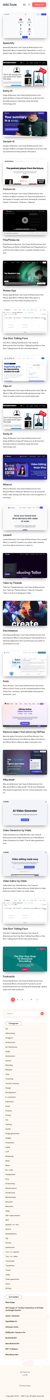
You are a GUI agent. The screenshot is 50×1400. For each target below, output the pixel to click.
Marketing (9, 1156)
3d (6, 1029)
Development (10, 1092)
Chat (7, 1074)
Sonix (6, 681)
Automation (10, 1056)
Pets (7, 1179)
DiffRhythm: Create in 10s (15, 1332)
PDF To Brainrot (11, 1349)
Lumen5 (7, 535)
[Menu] (24, 4)
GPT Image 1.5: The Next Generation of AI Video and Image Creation (24, 1309)
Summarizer (10, 1247)
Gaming (8, 1124)
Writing (8, 1288)
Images (8, 1138)
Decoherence (10, 630)
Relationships (10, 1197)
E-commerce (10, 1097)
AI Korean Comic (11, 1327)
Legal (7, 1147)
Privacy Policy (25, 1386)
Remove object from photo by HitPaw (24, 731)
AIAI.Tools (10, 4)
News (7, 1165)
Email (7, 1106)
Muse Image (10, 1302)
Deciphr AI (8, 141)
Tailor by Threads (12, 582)
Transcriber (10, 1261)
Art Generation (11, 1047)
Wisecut (7, 484)
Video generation (12, 1279)
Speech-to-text (12, 1224)
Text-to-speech (12, 1252)
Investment (9, 1143)
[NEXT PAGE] (37, 1000)
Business (8, 1070)
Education (9, 1101)
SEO (7, 1220)
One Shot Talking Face (15, 338)
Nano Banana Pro (12, 1343)
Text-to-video (11, 1256)
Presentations (11, 1188)
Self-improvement (12, 1215)
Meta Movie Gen (11, 1354)
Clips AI (7, 386)
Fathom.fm (9, 189)
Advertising (10, 1033)
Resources (9, 1206)
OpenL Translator (12, 1316)
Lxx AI (25, 1375)
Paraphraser (10, 1174)
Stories (8, 1243)
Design (8, 1088)
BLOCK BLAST (11, 1338)
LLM (7, 1152)
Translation (10, 1265)
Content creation (12, 1083)
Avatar (8, 1061)
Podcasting (10, 1183)
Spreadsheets (11, 1234)
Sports (8, 1229)
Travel (7, 1270)
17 (31, 999)
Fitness (8, 1115)
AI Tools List (25, 1372)
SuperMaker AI (11, 1321)
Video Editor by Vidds (15, 880)
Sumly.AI (7, 90)
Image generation (12, 1133)
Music (7, 1161)
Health (8, 1129)
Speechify (8, 43)
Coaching (9, 1079)
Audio (7, 1051)
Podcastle (9, 976)
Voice (7, 1284)
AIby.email (8, 779)
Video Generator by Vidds (17, 830)
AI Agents (9, 1038)
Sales (7, 1211)
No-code (9, 1170)
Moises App (9, 290)
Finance (8, 1111)
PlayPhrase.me (11, 239)
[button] (39, 4)
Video (7, 1275)
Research (9, 1202)
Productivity (10, 1193)
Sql (6, 1238)
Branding (9, 1065)
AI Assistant (10, 1042)
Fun (6, 1120)
